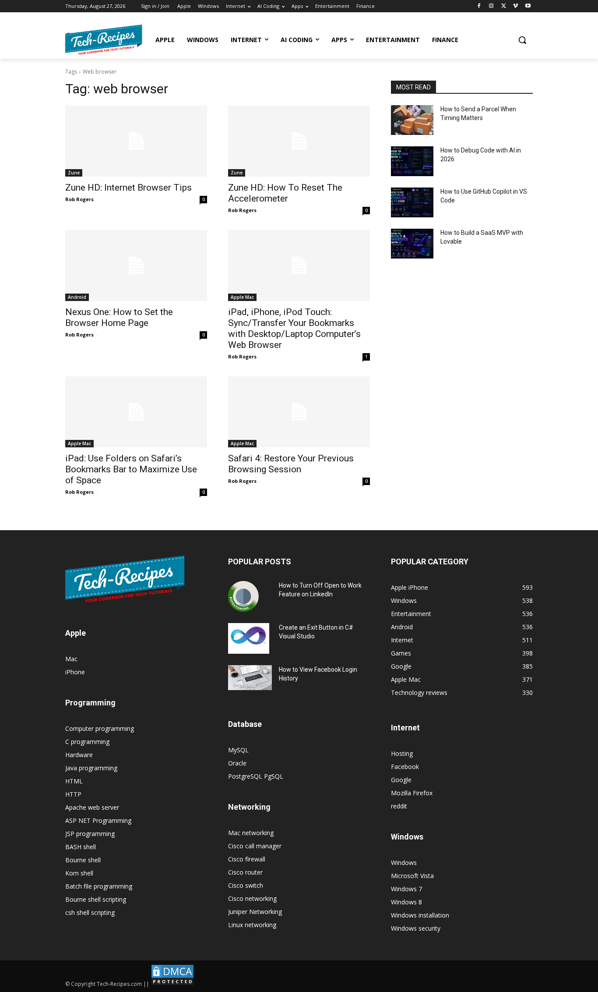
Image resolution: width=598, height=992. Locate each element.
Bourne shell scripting (95, 899)
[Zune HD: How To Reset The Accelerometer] (299, 141)
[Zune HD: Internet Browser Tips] (136, 141)
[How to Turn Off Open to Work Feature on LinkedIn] (243, 596)
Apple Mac (242, 297)
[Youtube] (528, 6)
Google (401, 780)
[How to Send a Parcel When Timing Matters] (412, 120)
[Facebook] (479, 6)
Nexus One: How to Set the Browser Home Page (119, 317)
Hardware (79, 755)
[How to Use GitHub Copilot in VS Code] (412, 202)
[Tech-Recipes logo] (103, 40)
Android (77, 297)
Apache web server (92, 807)
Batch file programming (98, 886)
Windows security (415, 928)
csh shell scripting (90, 912)
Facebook (405, 766)
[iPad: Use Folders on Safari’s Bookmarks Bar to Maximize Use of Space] (136, 411)
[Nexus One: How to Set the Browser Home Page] (136, 265)
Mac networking (251, 833)
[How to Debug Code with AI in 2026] (412, 161)
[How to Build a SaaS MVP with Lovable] (412, 244)
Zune (74, 173)
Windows (404, 862)
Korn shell (79, 873)
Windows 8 (406, 902)
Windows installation (420, 915)
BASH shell (80, 847)
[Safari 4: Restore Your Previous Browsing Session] (299, 411)
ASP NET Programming (98, 820)
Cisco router (245, 872)
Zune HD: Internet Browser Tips (128, 187)
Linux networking (252, 925)
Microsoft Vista (412, 876)
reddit (399, 806)
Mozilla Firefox (412, 793)
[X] (504, 6)
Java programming (91, 768)
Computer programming (99, 728)
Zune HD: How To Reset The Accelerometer (285, 193)
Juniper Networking (255, 911)
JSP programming (90, 833)
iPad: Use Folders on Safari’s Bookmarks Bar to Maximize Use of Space (131, 469)
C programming (87, 741)
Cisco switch (245, 885)
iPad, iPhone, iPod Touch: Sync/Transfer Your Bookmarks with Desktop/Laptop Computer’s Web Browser (294, 328)
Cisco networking (252, 898)
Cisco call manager (254, 846)
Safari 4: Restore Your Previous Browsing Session (291, 464)
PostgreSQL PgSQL (255, 776)
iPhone (75, 672)
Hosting (402, 753)
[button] (522, 39)
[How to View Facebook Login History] (250, 677)
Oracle (237, 763)
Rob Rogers (79, 199)
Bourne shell (83, 860)
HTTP (73, 794)
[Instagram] (491, 6)
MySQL (238, 750)
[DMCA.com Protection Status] (172, 984)
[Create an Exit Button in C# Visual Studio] (248, 638)
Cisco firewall (246, 859)
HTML (74, 781)
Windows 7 (406, 889)
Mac (71, 659)
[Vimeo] (515, 6)
